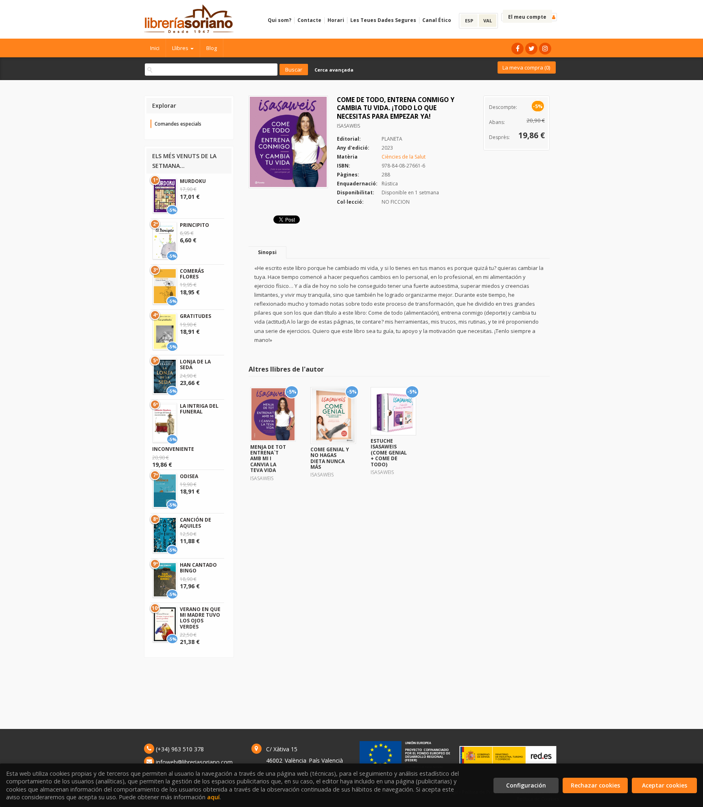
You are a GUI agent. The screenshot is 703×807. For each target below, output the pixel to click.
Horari (335, 20)
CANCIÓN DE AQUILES (195, 522)
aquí (213, 797)
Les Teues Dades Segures (383, 20)
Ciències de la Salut (404, 156)
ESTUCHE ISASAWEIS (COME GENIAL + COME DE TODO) (389, 452)
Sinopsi (267, 252)
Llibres (181, 48)
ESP (469, 20)
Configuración (526, 785)
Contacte (309, 20)
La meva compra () (526, 67)
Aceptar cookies (664, 785)
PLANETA (392, 138)
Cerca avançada (334, 69)
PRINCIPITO (194, 225)
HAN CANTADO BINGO (198, 567)
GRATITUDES (195, 316)
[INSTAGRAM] (545, 48)
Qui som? (279, 20)
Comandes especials (178, 123)
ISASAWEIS (348, 125)
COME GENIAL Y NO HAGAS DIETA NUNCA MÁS (329, 458)
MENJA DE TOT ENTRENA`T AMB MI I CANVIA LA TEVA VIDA (268, 459)
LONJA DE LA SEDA (195, 364)
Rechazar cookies (595, 785)
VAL (487, 20)
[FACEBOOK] (517, 48)
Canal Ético (436, 20)
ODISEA (189, 476)
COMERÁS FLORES (192, 274)
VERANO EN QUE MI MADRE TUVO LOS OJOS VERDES (200, 618)
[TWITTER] (531, 48)
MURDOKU (193, 181)
